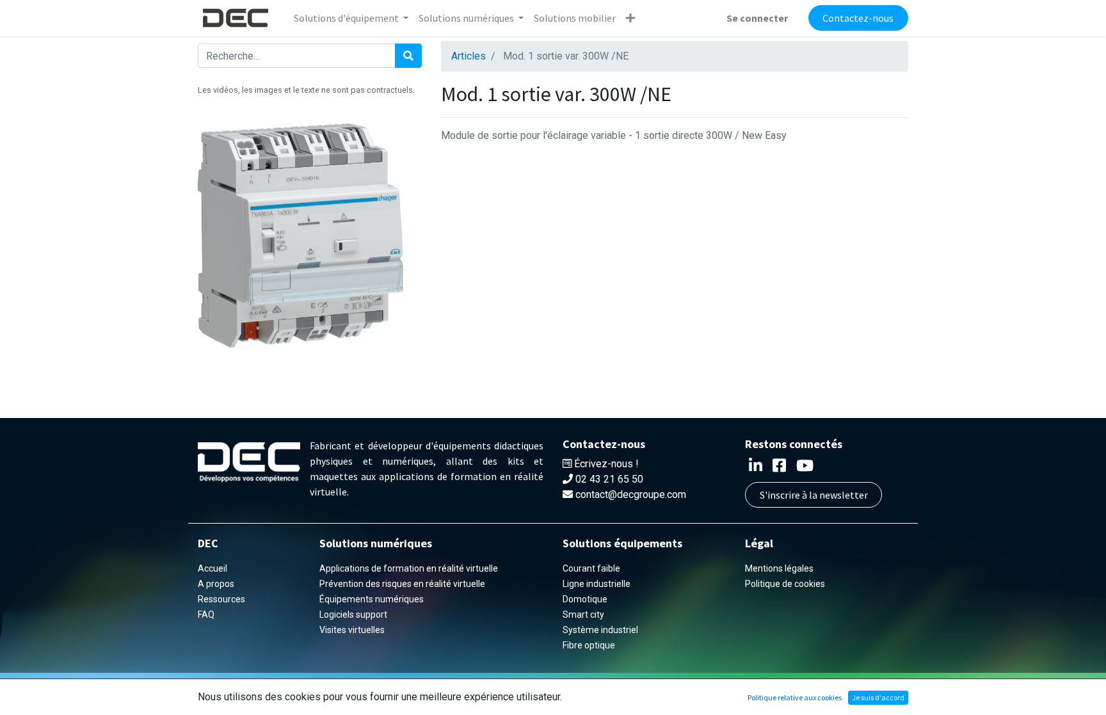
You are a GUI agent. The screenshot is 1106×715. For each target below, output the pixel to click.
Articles (468, 56)
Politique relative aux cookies (795, 697)
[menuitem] (575, 18)
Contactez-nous (858, 18)
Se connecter (757, 18)
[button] (630, 18)
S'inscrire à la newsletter (814, 494)
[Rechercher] (408, 56)
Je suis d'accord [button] (878, 697)
